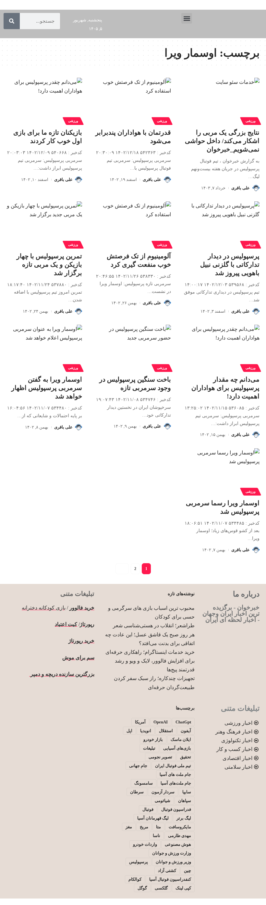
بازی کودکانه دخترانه (44, 607)
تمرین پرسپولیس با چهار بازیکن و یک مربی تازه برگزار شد (49, 264)
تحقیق (185, 756)
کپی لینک (183, 888)
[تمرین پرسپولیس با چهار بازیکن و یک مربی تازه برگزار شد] (44, 224)
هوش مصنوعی (178, 844)
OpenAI (160, 722)
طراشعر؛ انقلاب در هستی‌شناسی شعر (154, 625)
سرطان (137, 791)
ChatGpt (183, 722)
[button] (186, 18)
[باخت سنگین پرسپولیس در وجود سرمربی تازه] (133, 347)
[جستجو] (12, 21)
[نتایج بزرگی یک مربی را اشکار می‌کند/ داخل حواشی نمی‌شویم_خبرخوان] (222, 100)
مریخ (144, 826)
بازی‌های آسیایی (177, 748)
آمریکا (140, 722)
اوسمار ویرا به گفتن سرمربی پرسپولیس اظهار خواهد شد (46, 388)
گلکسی (161, 888)
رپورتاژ (87, 624)
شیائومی (162, 800)
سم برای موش (78, 657)
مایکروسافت (180, 826)
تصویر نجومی (160, 756)
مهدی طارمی (179, 835)
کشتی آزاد (167, 870)
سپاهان (184, 800)
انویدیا (145, 730)
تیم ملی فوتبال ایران (173, 765)
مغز (129, 826)
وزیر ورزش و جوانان (173, 861)
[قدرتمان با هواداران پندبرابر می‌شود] (133, 100)
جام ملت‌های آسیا (176, 783)
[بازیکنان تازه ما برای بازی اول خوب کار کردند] (44, 100)
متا (158, 826)
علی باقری (240, 187)
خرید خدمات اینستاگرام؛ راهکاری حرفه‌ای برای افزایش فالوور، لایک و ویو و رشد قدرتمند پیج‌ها (150, 660)
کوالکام (134, 879)
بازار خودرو (153, 739)
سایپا (186, 791)
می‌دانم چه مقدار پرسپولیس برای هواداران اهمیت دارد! (225, 388)
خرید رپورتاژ (81, 640)
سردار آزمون (163, 791)
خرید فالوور (81, 607)
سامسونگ (143, 783)
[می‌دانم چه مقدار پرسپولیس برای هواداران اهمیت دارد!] (222, 347)
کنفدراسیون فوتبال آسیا (170, 879)
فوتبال (147, 809)
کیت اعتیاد (66, 624)
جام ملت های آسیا (175, 774)
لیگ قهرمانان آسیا (153, 818)
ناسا (156, 835)
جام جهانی (138, 765)
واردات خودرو (145, 844)
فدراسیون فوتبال (176, 809)
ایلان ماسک (181, 739)
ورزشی (251, 121)
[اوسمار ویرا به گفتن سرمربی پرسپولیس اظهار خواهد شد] (44, 347)
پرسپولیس (138, 861)
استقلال (166, 730)
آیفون (186, 730)
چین (187, 870)
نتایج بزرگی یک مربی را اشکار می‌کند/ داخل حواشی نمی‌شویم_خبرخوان (222, 141)
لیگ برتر (183, 818)
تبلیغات (149, 748)
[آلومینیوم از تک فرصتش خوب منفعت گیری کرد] (133, 224)
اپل (129, 730)
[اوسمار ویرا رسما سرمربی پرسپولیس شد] (222, 471)
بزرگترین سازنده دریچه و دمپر (61, 674)
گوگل (142, 888)
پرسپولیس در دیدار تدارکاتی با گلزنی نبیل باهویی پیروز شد (230, 264)
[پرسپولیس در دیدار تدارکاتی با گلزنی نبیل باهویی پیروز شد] (222, 224)
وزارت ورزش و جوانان (171, 853)
